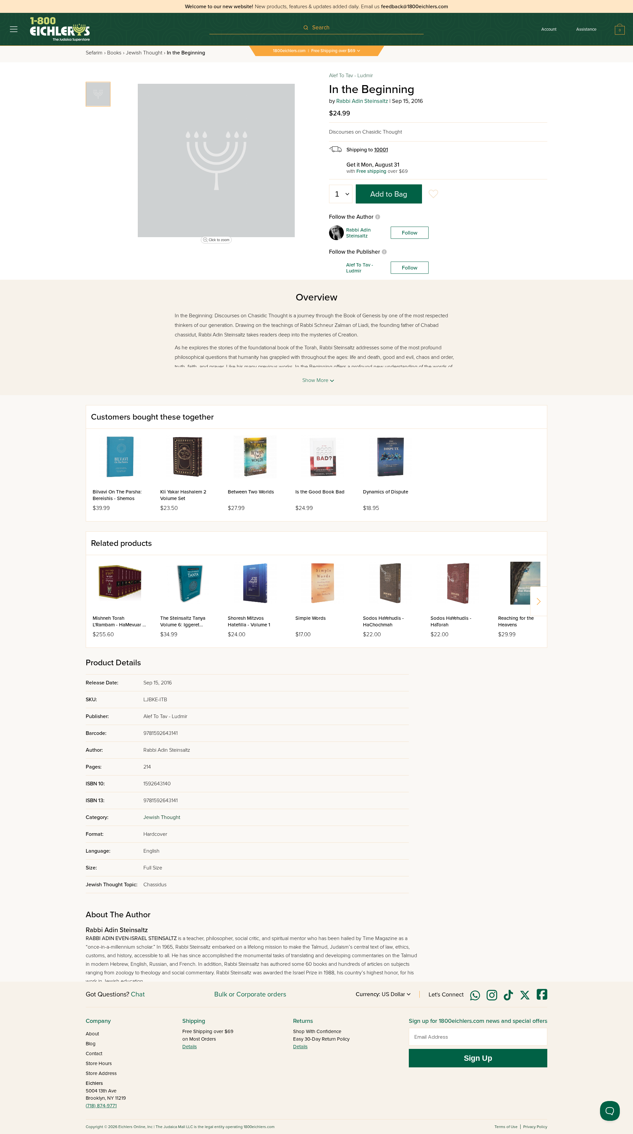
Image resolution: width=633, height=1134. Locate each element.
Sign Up (478, 1058)
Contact (94, 1053)
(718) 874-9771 (101, 1106)
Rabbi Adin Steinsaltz (362, 101)
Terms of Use (506, 1126)
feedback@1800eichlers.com (414, 6)
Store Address (101, 1073)
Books (115, 52)
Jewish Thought (145, 52)
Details (189, 1047)
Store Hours (99, 1063)
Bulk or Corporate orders (250, 994)
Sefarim (96, 52)
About (92, 1034)
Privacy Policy (535, 1126)
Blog (91, 1044)
